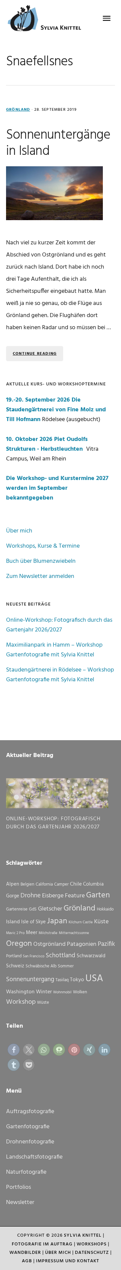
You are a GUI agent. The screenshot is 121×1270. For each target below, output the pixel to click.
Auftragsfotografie (30, 1112)
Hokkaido (105, 909)
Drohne (31, 896)
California (44, 884)
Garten (98, 895)
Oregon (19, 943)
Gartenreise (17, 909)
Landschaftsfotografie (34, 1157)
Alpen (12, 884)
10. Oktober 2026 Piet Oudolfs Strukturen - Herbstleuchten (47, 444)
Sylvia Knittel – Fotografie (46, 20)
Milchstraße (48, 933)
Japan (57, 921)
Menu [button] (106, 18)
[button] (13, 1050)
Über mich (19, 531)
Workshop (21, 1002)
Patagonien (81, 944)
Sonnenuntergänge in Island (58, 143)
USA (94, 979)
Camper (61, 884)
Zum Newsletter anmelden (40, 576)
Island (13, 922)
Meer (31, 933)
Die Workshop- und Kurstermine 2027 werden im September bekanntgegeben (57, 488)
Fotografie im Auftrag (42, 1244)
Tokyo (77, 979)
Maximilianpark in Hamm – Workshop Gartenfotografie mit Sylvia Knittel (54, 650)
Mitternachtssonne (74, 933)
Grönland (18, 109)
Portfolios (18, 1187)
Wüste (43, 1002)
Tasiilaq (62, 980)
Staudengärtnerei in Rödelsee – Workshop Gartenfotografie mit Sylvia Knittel (60, 675)
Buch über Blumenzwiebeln (41, 561)
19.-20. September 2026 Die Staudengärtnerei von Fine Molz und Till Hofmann (56, 409)
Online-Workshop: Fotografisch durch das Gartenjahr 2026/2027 (59, 625)
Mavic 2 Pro (15, 933)
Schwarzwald (91, 956)
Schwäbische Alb (41, 966)
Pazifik (106, 944)
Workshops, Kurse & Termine (43, 546)
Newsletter (20, 1202)
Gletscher (50, 909)
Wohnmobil (62, 992)
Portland (14, 956)
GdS (33, 909)
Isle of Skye (33, 922)
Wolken (80, 992)
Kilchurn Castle (81, 922)
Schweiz (15, 966)
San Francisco (33, 956)
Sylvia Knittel (83, 1235)
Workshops (92, 1244)
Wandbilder (25, 1253)
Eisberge (53, 896)
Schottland (60, 955)
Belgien (27, 884)
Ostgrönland (49, 944)
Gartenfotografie (27, 1127)
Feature (75, 896)
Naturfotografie (26, 1172)
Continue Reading (34, 353)
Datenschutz (92, 1253)
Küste (101, 922)
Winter (44, 992)
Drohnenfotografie (30, 1142)
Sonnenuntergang (30, 979)
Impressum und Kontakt (67, 1261)
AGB (27, 1261)
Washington (20, 992)
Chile (76, 884)
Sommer (66, 966)
